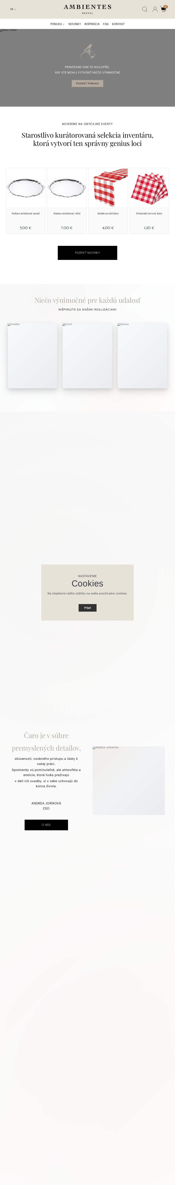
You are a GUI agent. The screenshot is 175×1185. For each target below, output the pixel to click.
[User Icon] (155, 9)
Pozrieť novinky (87, 253)
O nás (46, 825)
